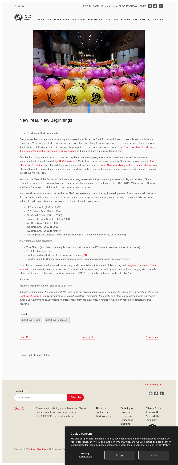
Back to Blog (88, 337)
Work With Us (103, 416)
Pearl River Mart (38, 449)
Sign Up (98, 6)
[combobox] (27, 6)
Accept (119, 455)
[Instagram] (150, 6)
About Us (157, 19)
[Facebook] (161, 6)
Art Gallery (145, 19)
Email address (21, 391)
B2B (135, 19)
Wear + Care (43, 19)
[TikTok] (155, 6)
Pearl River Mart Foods (136, 147)
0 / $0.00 (110, 6)
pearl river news (31, 319)
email (25, 269)
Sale (115, 19)
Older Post (25, 337)
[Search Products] (15, 6)
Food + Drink (94, 19)
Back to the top (151, 384)
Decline (154, 455)
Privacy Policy (162, 444)
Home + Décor (60, 19)
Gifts (107, 19)
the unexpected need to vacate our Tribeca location (47, 151)
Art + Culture (78, 19)
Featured (124, 19)
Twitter (153, 265)
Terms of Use (153, 412)
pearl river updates (56, 319)
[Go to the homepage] (22, 16)
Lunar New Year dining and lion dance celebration (127, 165)
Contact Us (102, 412)
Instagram (130, 265)
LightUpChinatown (64, 161)
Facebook (143, 265)
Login (87, 6)
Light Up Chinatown (30, 295)
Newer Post (152, 337)
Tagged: (23, 314)
